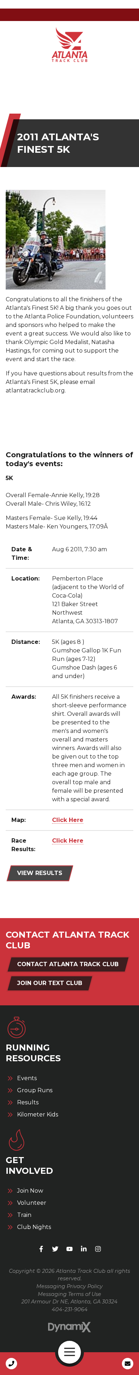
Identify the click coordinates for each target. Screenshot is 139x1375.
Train (24, 1215)
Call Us (11, 1363)
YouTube (69, 1249)
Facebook (41, 1249)
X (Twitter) (55, 1249)
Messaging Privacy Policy (69, 1286)
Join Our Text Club (49, 983)
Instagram (98, 1249)
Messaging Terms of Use (69, 1294)
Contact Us (127, 1363)
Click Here (67, 820)
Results (27, 1102)
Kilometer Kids (37, 1114)
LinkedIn (84, 1249)
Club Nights (34, 1227)
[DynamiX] (69, 1327)
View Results (39, 873)
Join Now (30, 1191)
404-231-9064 (70, 1309)
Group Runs (34, 1090)
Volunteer (31, 1203)
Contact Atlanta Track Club (68, 964)
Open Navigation (69, 1352)
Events (27, 1078)
